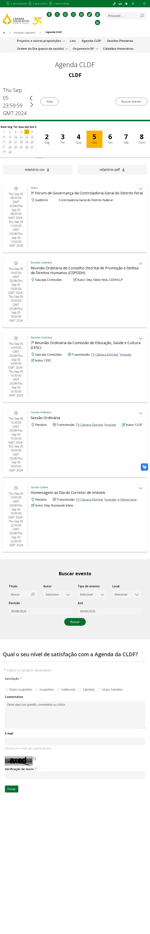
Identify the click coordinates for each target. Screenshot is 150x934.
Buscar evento (131, 101)
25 (21, 146)
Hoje (49, 101)
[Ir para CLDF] (22, 18)
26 (26, 146)
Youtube (125, 355)
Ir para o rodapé (59, 3)
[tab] (140, 188)
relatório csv (34, 169)
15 (3, 141)
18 (21, 141)
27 (32, 146)
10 (15, 136)
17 (15, 141)
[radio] (6, 689)
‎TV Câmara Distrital (104, 355)
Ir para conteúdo (17, 3)
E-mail (9, 733)
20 (32, 141)
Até (80, 603)
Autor (47, 586)
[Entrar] (133, 3)
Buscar (75, 622)
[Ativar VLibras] (114, 4)
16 (10, 141)
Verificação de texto (29, 769)
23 (10, 146)
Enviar (11, 789)
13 (32, 136)
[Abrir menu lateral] (144, 4)
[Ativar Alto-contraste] (126, 4)
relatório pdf (110, 169)
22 (3, 146)
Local (115, 586)
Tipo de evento (89, 586)
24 (15, 146)
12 (26, 136)
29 (3, 151)
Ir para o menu (38, 3)
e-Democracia (127, 500)
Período (14, 603)
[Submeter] (142, 16)
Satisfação (12, 678)
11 (21, 136)
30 (10, 151)
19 (26, 141)
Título (13, 586)
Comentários (14, 697)
